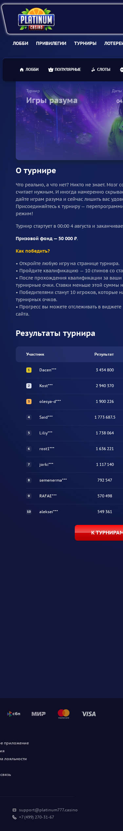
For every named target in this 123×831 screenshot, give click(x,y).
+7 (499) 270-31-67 (36, 817)
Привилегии (51, 43)
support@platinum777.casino (48, 809)
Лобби (20, 43)
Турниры (85, 43)
